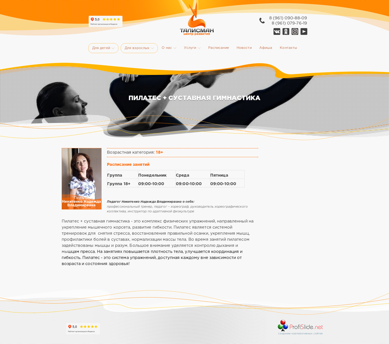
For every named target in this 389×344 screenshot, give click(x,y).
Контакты (288, 47)
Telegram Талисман (295, 31)
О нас (167, 47)
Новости (244, 47)
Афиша (265, 47)
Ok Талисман (286, 31)
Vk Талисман (277, 31)
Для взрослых (137, 48)
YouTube (304, 31)
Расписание (218, 47)
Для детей (101, 48)
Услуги (190, 47)
